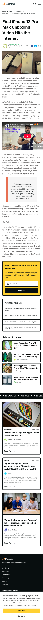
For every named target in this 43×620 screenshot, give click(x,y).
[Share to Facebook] (32, 46)
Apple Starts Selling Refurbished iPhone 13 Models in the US (20, 309)
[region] (21, 606)
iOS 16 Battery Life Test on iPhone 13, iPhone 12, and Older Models (20, 327)
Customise (21, 616)
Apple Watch (7, 396)
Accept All (21, 611)
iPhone (11, 11)
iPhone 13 (19, 11)
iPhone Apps (6, 578)
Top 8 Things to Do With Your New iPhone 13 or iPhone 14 (21, 316)
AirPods (22, 396)
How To (4, 581)
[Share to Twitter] (35, 46)
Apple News (6, 574)
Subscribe (21, 290)
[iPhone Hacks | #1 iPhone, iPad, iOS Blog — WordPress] (8, 3)
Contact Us (5, 571)
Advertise (5, 584)
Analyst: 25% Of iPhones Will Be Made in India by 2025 (21, 322)
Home (4, 11)
